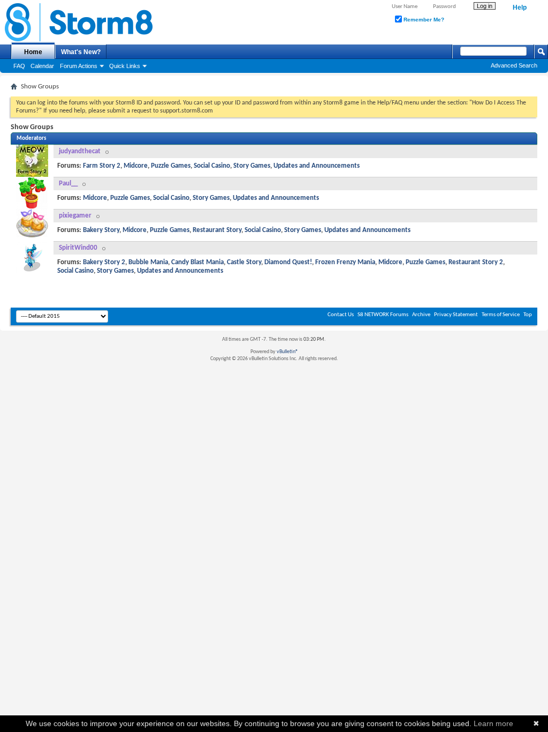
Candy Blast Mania (197, 262)
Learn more (493, 723)
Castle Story (244, 262)
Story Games (251, 165)
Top (527, 315)
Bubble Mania (148, 262)
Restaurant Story (217, 230)
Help (520, 7)
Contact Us (341, 315)
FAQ (19, 66)
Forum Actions (78, 66)
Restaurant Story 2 (475, 262)
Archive (421, 315)
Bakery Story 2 (104, 262)
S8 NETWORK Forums (382, 315)
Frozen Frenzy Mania (345, 262)
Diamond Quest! (288, 262)
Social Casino (212, 165)
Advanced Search (514, 65)
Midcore (136, 165)
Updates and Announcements (316, 165)
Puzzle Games (171, 165)
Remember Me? (423, 20)
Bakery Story (101, 230)
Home (33, 52)
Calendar (42, 66)
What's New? (81, 52)
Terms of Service (501, 315)
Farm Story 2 (101, 165)
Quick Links (124, 66)
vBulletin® (287, 352)
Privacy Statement (456, 315)
